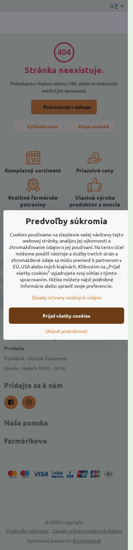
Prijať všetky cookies (66, 316)
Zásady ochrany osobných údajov (66, 297)
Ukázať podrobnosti (66, 331)
